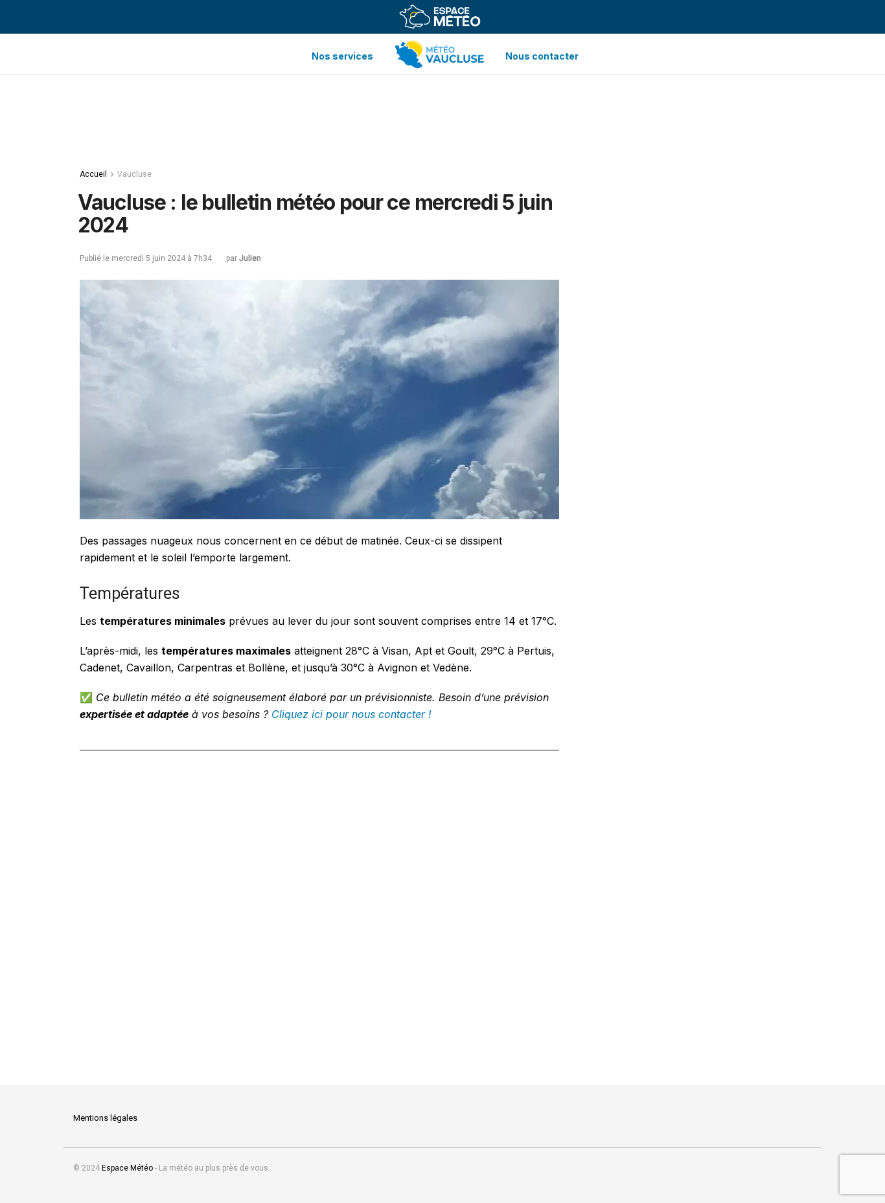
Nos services (342, 56)
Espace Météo (127, 1168)
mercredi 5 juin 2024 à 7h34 (161, 258)
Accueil (93, 174)
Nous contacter (542, 56)
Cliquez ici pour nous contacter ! (349, 714)
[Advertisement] (442, 117)
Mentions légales (105, 1118)
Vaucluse (134, 174)
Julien (250, 258)
